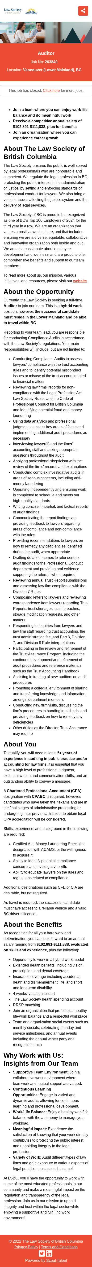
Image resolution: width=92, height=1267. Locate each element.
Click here (51, 90)
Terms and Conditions (59, 1247)
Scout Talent (56, 1260)
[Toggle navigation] (83, 11)
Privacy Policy (26, 1247)
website (80, 281)
